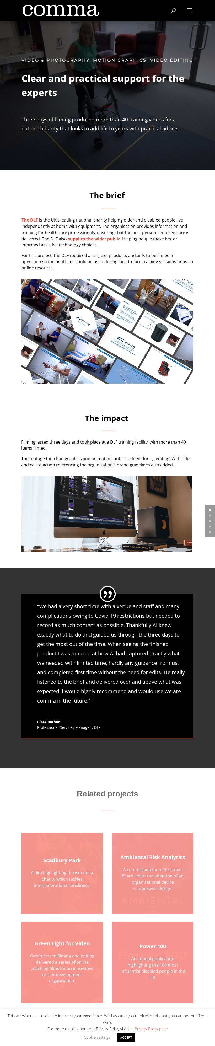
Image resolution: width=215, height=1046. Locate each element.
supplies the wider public (94, 239)
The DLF (30, 220)
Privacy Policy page (151, 1028)
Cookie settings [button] (97, 1037)
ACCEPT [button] (126, 1037)
